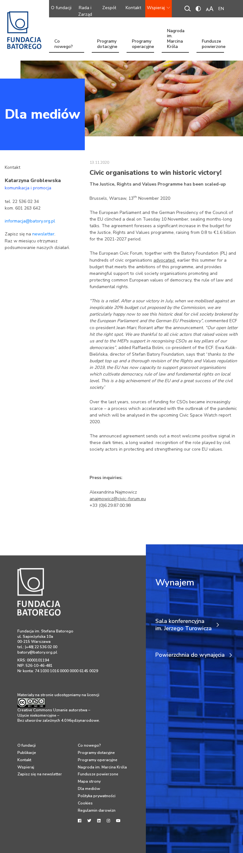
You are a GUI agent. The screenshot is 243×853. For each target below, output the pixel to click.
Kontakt (133, 8)
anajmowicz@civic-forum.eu (118, 499)
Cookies (85, 803)
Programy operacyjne (143, 44)
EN (221, 9)
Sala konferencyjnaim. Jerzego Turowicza (183, 625)
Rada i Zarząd (85, 11)
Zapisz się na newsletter (39, 774)
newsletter (43, 234)
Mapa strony (89, 781)
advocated (164, 260)
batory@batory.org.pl (37, 652)
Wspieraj (156, 8)
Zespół (109, 8)
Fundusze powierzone (213, 44)
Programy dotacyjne (107, 44)
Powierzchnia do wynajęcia (190, 655)
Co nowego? (63, 44)
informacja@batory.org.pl (30, 221)
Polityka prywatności (96, 795)
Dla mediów (42, 114)
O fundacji (61, 8)
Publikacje (26, 752)
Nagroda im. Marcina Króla (175, 44)
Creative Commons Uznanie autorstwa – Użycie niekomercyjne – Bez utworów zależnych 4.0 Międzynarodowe (58, 715)
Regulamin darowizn (96, 810)
